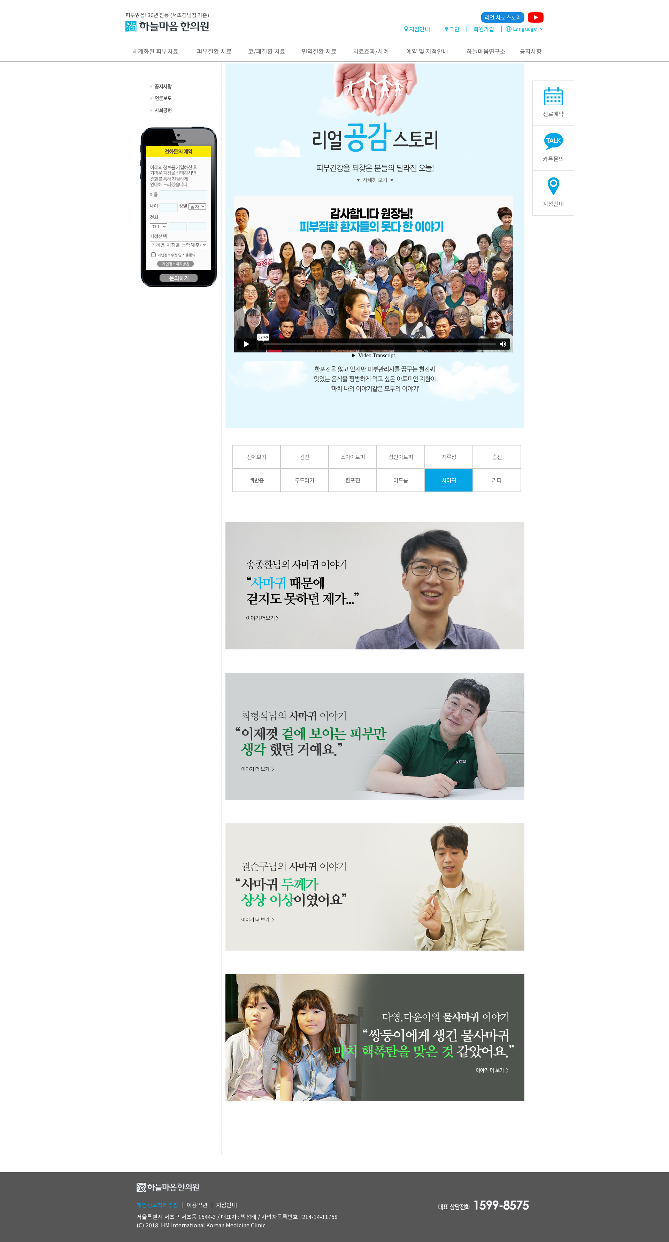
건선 (304, 456)
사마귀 (448, 480)
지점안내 (419, 29)
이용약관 (197, 1205)
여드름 (400, 480)
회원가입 (484, 29)
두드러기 (304, 480)
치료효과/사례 (371, 51)
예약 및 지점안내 (427, 51)
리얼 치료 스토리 (503, 17)
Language (525, 28)
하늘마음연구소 (486, 51)
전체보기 (256, 456)
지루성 (448, 456)
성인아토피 (401, 456)
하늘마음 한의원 (167, 26)
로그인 (452, 29)
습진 (497, 456)
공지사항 (531, 51)
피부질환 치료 (214, 51)
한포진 (352, 480)
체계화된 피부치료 (155, 51)
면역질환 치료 (319, 51)
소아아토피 (352, 456)
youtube (536, 17)
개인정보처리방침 (157, 1205)
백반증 (256, 480)
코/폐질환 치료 (266, 51)
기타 (497, 480)
